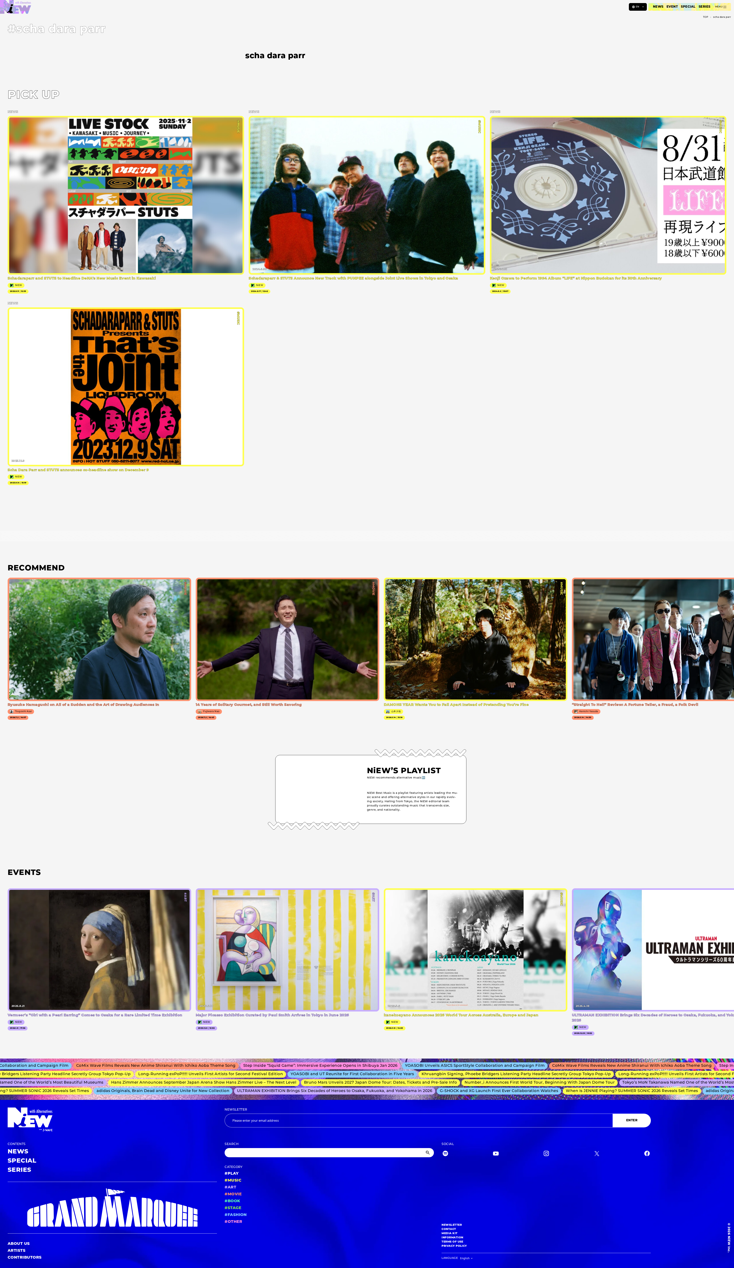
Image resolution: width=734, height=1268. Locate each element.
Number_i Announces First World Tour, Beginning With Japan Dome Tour (473, 1083)
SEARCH (232, 1144)
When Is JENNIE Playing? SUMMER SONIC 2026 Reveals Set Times (573, 1091)
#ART (230, 1187)
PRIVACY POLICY (454, 1246)
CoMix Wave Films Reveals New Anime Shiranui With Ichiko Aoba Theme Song (538, 1066)
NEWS (658, 6)
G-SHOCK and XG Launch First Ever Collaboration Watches (441, 1091)
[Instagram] (546, 1154)
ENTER (631, 1120)
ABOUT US (19, 1244)
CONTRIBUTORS (25, 1258)
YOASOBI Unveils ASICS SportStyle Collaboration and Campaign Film (381, 1066)
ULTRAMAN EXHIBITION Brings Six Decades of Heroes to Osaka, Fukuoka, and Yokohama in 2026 (276, 1091)
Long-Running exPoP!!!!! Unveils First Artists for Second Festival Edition (132, 1074)
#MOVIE (233, 1194)
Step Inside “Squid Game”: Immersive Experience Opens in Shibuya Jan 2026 (227, 1066)
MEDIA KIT (449, 1233)
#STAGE (233, 1208)
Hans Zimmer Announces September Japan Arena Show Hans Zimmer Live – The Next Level (137, 1083)
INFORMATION (452, 1237)
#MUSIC (233, 1180)
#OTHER (233, 1222)
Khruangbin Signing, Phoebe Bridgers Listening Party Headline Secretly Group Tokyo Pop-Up (438, 1074)
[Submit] (428, 1152)
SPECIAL (688, 6)
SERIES (704, 6)
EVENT (672, 6)
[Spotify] (445, 1154)
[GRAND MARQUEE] (112, 1208)
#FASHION (236, 1215)
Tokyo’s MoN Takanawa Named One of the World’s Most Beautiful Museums (632, 1083)
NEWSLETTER (236, 1109)
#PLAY (232, 1174)
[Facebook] (647, 1154)
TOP (705, 17)
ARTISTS (16, 1251)
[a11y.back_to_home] (15, 8)
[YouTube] (496, 1154)
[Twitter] (597, 1154)
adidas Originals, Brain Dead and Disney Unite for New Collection (104, 1091)
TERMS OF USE (452, 1241)
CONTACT (449, 1229)
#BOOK (232, 1201)
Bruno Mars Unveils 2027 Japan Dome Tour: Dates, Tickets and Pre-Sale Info (313, 1083)
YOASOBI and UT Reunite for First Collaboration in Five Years (274, 1074)
